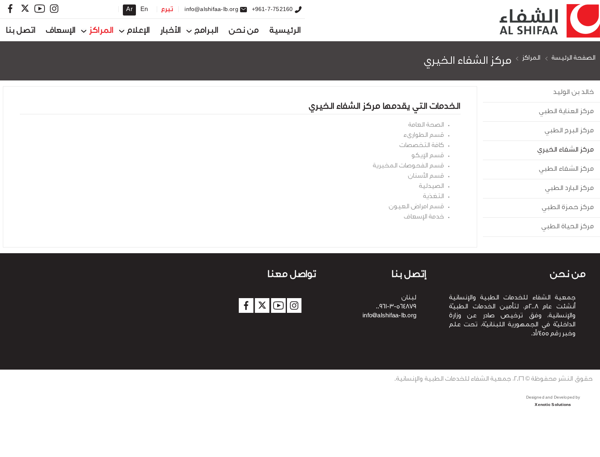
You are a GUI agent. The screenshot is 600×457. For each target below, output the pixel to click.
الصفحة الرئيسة (573, 59)
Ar (129, 10)
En (144, 10)
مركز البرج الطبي (569, 131)
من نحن (244, 31)
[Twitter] (25, 8)
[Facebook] (10, 8)
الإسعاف (61, 31)
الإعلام (138, 31)
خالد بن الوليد (573, 92)
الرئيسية (285, 31)
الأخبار (170, 31)
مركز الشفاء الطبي (566, 169)
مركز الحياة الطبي (567, 227)
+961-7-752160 (272, 9)
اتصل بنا (21, 31)
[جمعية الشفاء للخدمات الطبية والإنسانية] (548, 22)
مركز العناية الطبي (566, 112)
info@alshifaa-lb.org (211, 9)
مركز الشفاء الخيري (467, 62)
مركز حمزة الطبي (568, 208)
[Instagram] (54, 8)
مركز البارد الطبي (569, 188)
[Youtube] (39, 8)
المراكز (101, 31)
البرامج (206, 31)
